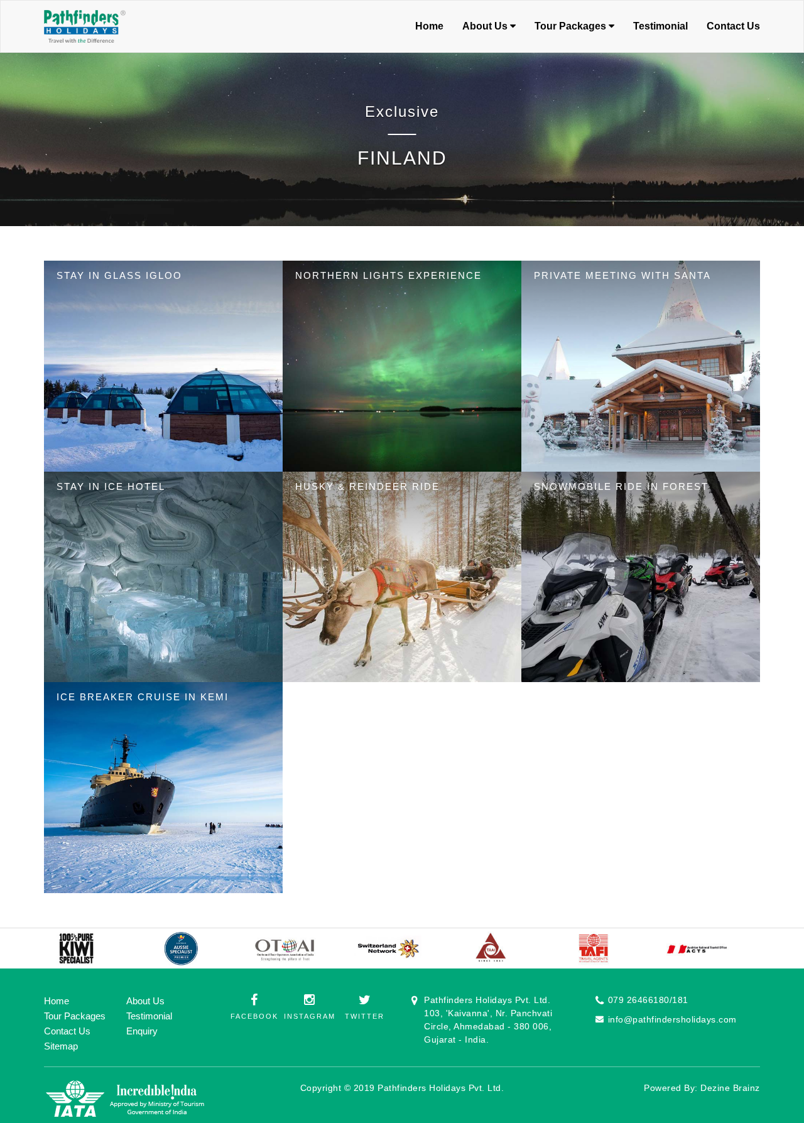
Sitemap (61, 1046)
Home (429, 26)
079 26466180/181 (648, 1000)
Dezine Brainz (730, 1088)
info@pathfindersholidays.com (672, 1019)
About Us (145, 1001)
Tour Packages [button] (572, 26)
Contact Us (733, 26)
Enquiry (142, 1031)
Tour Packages (75, 1016)
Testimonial (660, 26)
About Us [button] (486, 26)
